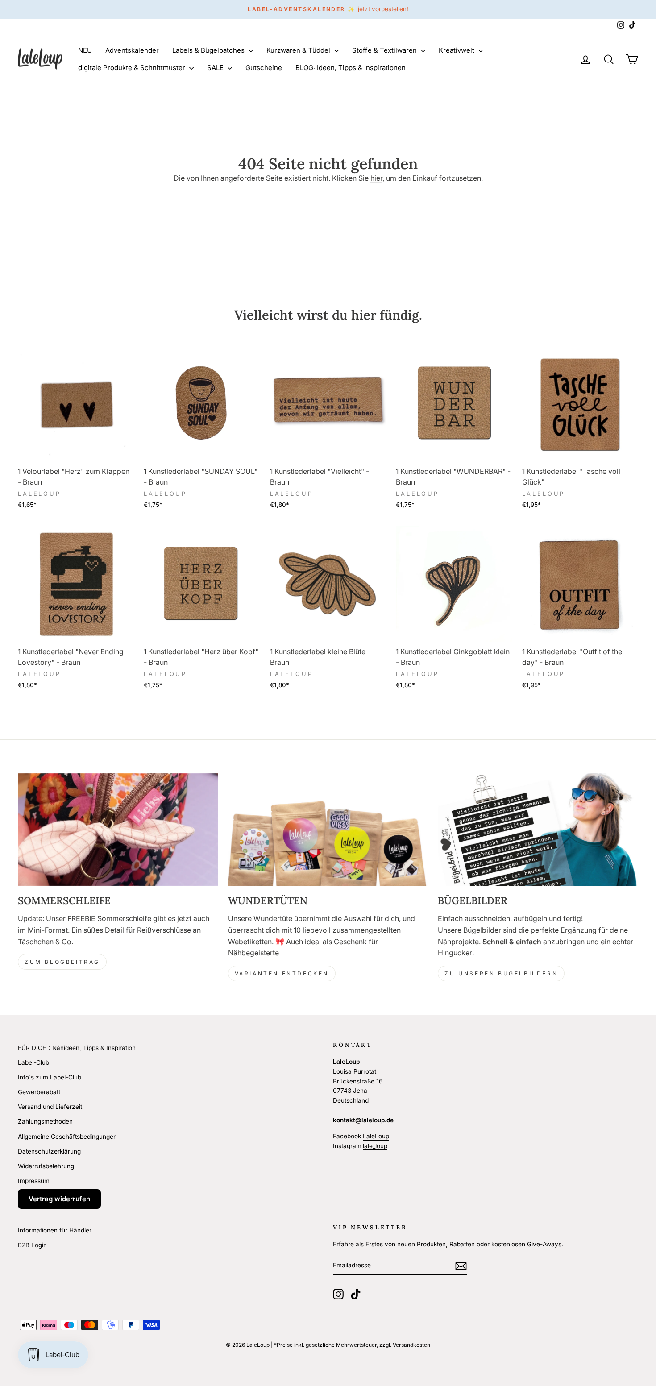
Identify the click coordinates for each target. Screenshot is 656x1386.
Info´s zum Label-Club (49, 1077)
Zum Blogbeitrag (62, 962)
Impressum (34, 1180)
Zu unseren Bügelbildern (501, 973)
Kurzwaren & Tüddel (299, 50)
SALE (216, 67)
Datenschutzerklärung (49, 1151)
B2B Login (32, 1245)
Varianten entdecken (282, 973)
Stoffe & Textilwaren (385, 50)
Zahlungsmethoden (45, 1121)
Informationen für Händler (54, 1230)
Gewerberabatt (39, 1092)
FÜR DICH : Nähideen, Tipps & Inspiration (77, 1047)
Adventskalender (132, 50)
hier (376, 178)
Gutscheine (263, 67)
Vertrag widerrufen (59, 1199)
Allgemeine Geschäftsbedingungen (67, 1136)
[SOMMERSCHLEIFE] (118, 829)
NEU (85, 50)
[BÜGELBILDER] (538, 829)
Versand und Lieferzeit (50, 1106)
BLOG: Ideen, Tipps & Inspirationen (350, 67)
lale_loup (375, 1145)
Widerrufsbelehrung (46, 1166)
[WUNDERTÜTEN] (328, 829)
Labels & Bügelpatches (209, 50)
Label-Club (33, 1062)
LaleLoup (376, 1136)
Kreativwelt (457, 50)
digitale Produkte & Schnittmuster (132, 67)
